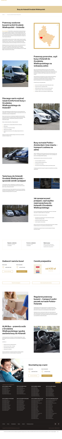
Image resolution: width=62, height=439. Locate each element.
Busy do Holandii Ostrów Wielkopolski (51, 413)
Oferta (3, 14)
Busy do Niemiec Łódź (5, 387)
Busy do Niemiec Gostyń (34, 406)
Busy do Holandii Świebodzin (50, 390)
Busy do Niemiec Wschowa (35, 389)
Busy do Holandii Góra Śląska (21, 408)
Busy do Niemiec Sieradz (5, 391)
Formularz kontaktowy (21, 271)
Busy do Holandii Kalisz (49, 408)
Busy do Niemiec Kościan (34, 410)
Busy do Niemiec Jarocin (34, 407)
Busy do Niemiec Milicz (5, 410)
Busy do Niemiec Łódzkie (6, 386)
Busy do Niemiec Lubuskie (36, 386)
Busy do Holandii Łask (20, 389)
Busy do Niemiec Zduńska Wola (6, 393)
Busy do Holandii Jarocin (49, 407)
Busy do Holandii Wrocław (20, 406)
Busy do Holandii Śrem (49, 417)
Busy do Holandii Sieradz (20, 391)
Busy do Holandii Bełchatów (21, 390)
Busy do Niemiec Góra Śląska (6, 408)
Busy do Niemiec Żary (34, 387)
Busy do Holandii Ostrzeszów (50, 414)
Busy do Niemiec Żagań (34, 388)
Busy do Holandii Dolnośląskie (23, 398)
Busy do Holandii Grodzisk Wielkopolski (14, 14)
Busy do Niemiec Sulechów (35, 391)
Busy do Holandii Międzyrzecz (50, 393)
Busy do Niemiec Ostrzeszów (35, 414)
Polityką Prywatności (24, 431)
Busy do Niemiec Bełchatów (6, 390)
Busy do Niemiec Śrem (34, 417)
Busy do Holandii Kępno (49, 409)
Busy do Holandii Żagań (49, 388)
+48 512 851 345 (8, 267)
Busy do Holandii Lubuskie (51, 386)
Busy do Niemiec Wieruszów (6, 388)
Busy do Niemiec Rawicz (34, 416)
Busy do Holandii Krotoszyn (50, 411)
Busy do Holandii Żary (49, 387)
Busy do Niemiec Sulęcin (34, 392)
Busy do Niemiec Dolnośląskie (8, 398)
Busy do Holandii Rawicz (49, 416)
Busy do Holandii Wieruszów (21, 388)
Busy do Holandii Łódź (20, 387)
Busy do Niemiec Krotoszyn (35, 411)
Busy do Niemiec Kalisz (34, 408)
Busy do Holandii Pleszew (49, 415)
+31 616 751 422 (22, 267)
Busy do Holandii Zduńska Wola (21, 393)
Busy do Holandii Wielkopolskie (52, 398)
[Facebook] (59, 424)
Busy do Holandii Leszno (49, 412)
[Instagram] (55, 424)
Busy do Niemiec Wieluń (5, 392)
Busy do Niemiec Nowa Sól (35, 394)
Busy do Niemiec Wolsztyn (35, 418)
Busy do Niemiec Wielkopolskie (37, 398)
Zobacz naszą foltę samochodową (46, 282)
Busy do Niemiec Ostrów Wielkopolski (36, 413)
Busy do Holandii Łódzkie (21, 386)
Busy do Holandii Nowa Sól (49, 394)
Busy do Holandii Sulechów (49, 391)
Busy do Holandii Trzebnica (20, 407)
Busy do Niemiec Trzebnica (6, 407)
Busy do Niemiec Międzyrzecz (35, 393)
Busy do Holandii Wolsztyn (49, 418)
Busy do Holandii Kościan (49, 410)
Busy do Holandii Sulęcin (49, 392)
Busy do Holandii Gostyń (49, 406)
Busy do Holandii (5, 31)
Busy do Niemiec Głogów (5, 409)
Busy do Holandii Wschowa (49, 389)
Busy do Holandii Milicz (20, 410)
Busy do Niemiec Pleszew (34, 415)
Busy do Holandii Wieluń (20, 392)
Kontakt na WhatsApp (7, 271)
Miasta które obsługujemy (16, 282)
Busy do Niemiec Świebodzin (35, 390)
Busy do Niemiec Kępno (34, 409)
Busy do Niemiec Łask (5, 389)
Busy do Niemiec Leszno (34, 412)
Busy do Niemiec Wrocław (6, 406)
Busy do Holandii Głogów (20, 409)
